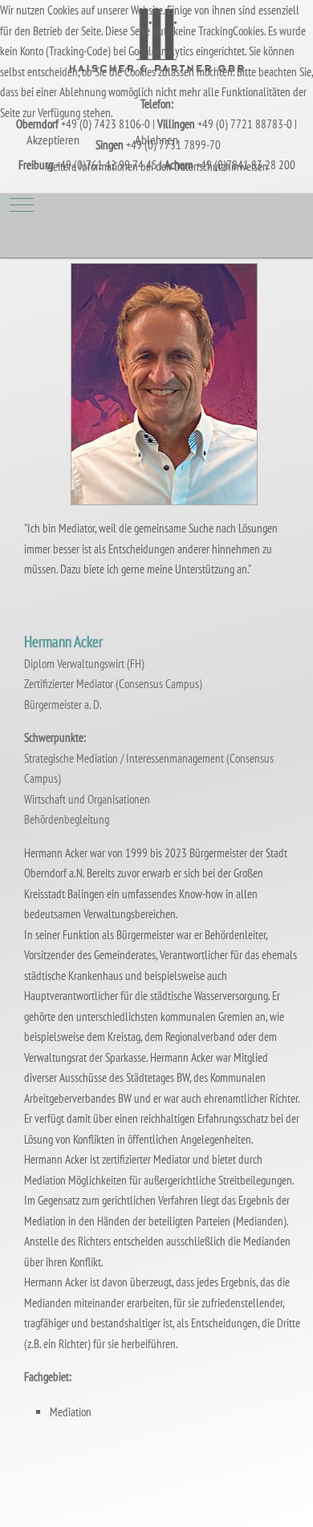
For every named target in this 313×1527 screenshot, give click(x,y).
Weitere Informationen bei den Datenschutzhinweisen (157, 166)
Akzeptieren (52, 140)
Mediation (70, 1412)
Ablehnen (156, 140)
